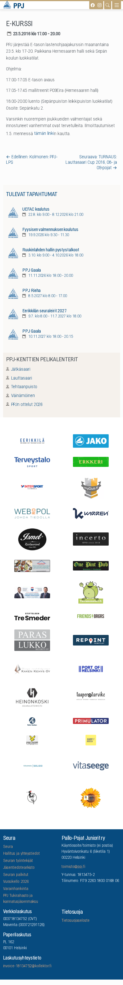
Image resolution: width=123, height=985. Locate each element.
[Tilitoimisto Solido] (32, 765)
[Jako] (91, 440)
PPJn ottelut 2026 (27, 404)
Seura (8, 847)
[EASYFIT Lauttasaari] (91, 739)
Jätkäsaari (20, 369)
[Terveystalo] (32, 461)
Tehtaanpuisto (24, 387)
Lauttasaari (21, 378)
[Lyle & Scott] (32, 740)
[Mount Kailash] (32, 565)
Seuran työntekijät (18, 861)
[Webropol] (32, 513)
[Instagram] (100, 5)
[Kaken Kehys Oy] (32, 668)
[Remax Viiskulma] (32, 591)
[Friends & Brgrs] (91, 616)
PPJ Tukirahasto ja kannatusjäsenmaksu (20, 899)
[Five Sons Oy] (32, 539)
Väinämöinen (23, 396)
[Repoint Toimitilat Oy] (91, 640)
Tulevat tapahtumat (31, 195)
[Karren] (91, 513)
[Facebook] (93, 5)
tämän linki (44, 133)
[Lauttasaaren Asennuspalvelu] (32, 797)
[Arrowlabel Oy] (91, 592)
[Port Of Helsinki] (91, 668)
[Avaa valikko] (116, 5)
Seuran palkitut (15, 875)
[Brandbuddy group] (91, 797)
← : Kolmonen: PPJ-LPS (31, 160)
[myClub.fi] (91, 487)
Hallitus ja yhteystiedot (21, 854)
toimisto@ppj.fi (73, 867)
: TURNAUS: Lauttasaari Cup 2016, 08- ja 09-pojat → (91, 162)
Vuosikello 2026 (16, 882)
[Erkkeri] (91, 461)
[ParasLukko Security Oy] (32, 639)
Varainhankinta (15, 889)
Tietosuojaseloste (75, 921)
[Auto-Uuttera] (32, 721)
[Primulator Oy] (91, 721)
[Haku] (108, 5)
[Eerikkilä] (32, 440)
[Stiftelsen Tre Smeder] (32, 616)
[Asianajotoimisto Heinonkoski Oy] (32, 697)
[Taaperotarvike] (91, 697)
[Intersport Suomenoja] (32, 487)
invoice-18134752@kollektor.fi (27, 966)
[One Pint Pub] (91, 565)
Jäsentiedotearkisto (19, 868)
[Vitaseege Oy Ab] (91, 765)
